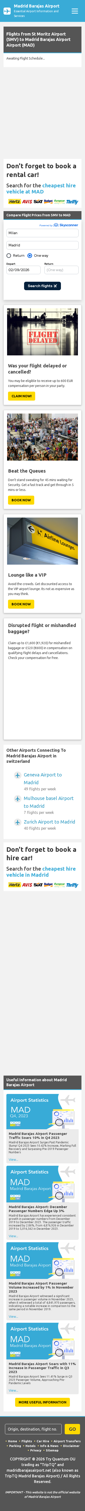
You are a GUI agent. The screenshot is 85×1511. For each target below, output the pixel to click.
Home (12, 1441)
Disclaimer (71, 1445)
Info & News (49, 1445)
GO (72, 1429)
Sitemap (52, 1450)
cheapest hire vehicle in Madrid (41, 872)
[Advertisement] (42, 113)
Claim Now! (22, 396)
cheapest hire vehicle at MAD (41, 188)
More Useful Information (42, 1402)
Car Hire (43, 1441)
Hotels (31, 1445)
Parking (15, 1445)
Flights (26, 1441)
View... (13, 1159)
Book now (21, 500)
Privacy (35, 1450)
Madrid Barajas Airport (37, 10)
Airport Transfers (67, 1441)
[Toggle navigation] (74, 11)
